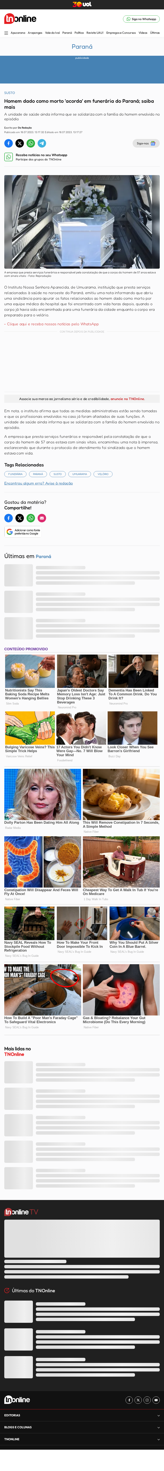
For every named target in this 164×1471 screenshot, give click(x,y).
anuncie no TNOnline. (128, 399)
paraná (38, 474)
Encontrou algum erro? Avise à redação (38, 483)
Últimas (155, 33)
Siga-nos (143, 143)
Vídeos (143, 33)
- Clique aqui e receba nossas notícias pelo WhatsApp (51, 323)
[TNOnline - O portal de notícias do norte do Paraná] (20, 19)
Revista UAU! (95, 33)
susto (58, 474)
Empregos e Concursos (121, 33)
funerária (15, 474)
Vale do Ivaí (52, 33)
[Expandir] (159, 1439)
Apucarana (18, 33)
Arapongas (35, 33)
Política (79, 33)
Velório (103, 474)
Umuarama (79, 474)
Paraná (67, 33)
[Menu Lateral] (6, 33)
